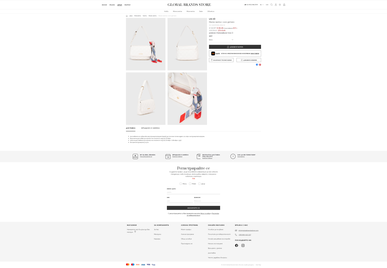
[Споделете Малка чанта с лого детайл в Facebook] (257, 65)
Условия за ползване (215, 229)
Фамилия (197, 197)
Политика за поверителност (219, 234)
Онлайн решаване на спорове (219, 239)
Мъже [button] (112, 5)
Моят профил (186, 229)
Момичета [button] (177, 11)
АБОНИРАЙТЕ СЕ (193, 208)
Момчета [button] (191, 11)
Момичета (137, 16)
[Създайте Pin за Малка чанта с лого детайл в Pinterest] (260, 65)
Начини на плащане (215, 243)
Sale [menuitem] (201, 11)
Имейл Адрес (171, 189)
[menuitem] (166, 11)
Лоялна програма (187, 234)
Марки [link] (127, 5)
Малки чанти (153, 16)
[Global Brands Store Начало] (189, 4)
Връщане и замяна (215, 248)
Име (168, 197)
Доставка (212, 253)
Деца (131, 16)
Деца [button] (119, 5)
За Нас (156, 229)
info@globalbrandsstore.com (249, 230)
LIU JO (212, 18)
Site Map (258, 265)
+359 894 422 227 (245, 235)
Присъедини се (186, 243)
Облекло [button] (210, 11)
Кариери (157, 239)
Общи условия (205, 213)
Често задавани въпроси (217, 257)
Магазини (157, 234)
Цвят (211, 36)
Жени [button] (104, 5)
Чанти (145, 16)
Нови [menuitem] (166, 11)
